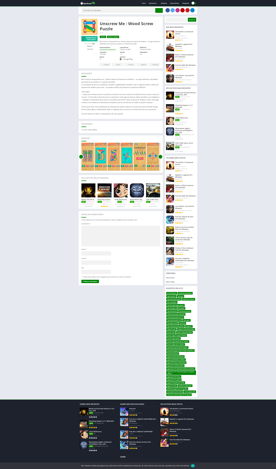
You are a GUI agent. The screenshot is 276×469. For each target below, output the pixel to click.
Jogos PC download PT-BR (175, 383)
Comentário (85, 224)
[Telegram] (192, 10)
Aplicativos (152, 3)
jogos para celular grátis (175, 366)
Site (82, 268)
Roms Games (174, 3)
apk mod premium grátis (175, 326)
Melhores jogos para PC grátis (177, 389)
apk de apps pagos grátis (175, 305)
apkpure (189, 326)
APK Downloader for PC (175, 317)
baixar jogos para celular (175, 344)
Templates (185, 3)
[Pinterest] (187, 10)
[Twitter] (172, 10)
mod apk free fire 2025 (174, 392)
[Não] (273, 466)
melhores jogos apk (185, 386)
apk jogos (186, 320)
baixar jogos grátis (173, 338)
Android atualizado (185, 293)
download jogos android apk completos (180, 351)
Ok (193, 466)
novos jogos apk (189, 392)
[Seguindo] (160, 157)
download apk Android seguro (177, 348)
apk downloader (184, 311)
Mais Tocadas (170, 282)
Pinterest (131, 64)
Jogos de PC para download (176, 363)
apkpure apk (171, 329)
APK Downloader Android (175, 314)
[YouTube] (182, 10)
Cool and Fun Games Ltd (107, 49)
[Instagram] (177, 10)
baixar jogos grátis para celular (177, 341)
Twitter (118, 64)
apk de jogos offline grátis (175, 308)
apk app (180, 296)
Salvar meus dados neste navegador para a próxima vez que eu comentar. (107, 277)
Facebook (106, 64)
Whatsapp (155, 64)
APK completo (171, 302)
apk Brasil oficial (188, 299)
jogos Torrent (171, 386)
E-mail (83, 258)
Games (107, 20)
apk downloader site (174, 320)
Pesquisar (192, 20)
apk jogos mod (172, 323)
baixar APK (171, 332)
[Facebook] (167, 10)
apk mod (182, 323)
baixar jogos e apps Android (176, 335)
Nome (83, 249)
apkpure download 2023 (186, 329)
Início (144, 3)
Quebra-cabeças (113, 37)
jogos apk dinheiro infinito (176, 360)
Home (102, 20)
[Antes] (81, 157)
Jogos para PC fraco (173, 377)
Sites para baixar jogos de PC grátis (179, 395)
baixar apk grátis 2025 (184, 332)
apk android (171, 296)
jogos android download (175, 357)
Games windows (172, 354)
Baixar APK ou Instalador (91, 39)
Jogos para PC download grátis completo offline (180, 373)
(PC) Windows (171, 293)
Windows (164, 3)
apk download (172, 311)
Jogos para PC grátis (174, 380)
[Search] (159, 10)
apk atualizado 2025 (174, 299)
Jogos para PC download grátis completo (180, 369)
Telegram (143, 64)
